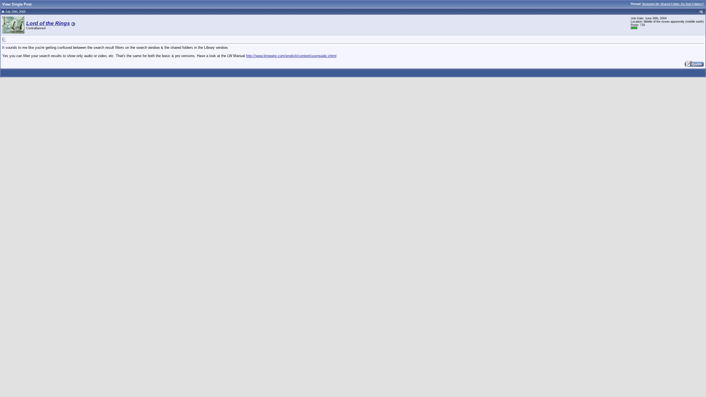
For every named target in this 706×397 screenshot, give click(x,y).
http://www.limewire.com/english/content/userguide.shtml (291, 56)
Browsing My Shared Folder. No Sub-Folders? (673, 4)
